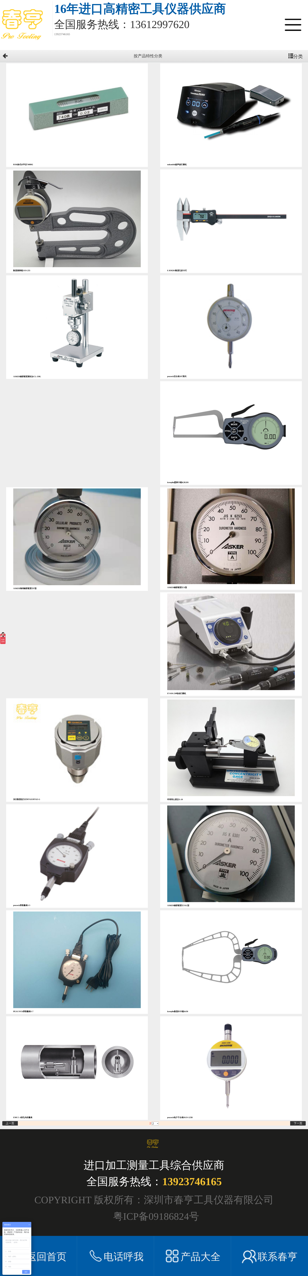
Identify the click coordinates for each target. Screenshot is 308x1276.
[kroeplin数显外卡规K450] (231, 1007)
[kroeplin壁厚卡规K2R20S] (231, 478)
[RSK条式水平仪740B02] (77, 160)
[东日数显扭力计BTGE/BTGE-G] (77, 795)
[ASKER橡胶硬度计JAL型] (231, 901)
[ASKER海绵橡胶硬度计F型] (77, 584)
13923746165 (62, 34)
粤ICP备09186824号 (156, 1216)
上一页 (10, 1123)
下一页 (298, 1123)
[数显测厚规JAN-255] (77, 266)
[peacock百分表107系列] (231, 372)
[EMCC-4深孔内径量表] (77, 1113)
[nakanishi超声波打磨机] (231, 160)
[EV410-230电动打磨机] (231, 689)
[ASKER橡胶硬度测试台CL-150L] (77, 372)
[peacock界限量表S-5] (77, 901)
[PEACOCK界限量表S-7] (77, 1007)
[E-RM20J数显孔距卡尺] (231, 266)
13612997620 (159, 24)
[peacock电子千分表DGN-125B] (231, 1113)
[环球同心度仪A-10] (231, 795)
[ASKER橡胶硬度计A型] (231, 583)
